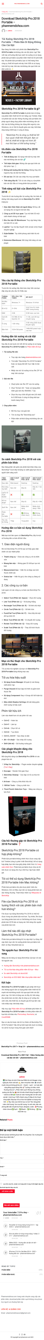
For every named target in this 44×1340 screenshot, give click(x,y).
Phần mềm (6, 1270)
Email (2, 1166)
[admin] (3, 30)
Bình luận (3, 1140)
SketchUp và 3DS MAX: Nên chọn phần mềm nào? (22, 977)
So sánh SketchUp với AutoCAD (16, 973)
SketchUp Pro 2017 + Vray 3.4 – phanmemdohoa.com (22, 1047)
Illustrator (30, 1014)
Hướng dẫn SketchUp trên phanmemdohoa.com (21, 966)
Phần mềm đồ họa (34, 347)
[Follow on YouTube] (24, 1335)
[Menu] (3, 3)
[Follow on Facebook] (19, 1335)
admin (10, 30)
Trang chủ (5, 12)
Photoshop (22, 1014)
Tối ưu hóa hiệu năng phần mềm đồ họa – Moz (21, 970)
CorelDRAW (6, 1017)
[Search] (41, 4)
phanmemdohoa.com (33, 357)
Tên (1, 1158)
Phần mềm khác (8, 1274)
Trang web (3, 1175)
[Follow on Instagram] (22, 1335)
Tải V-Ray (8, 767)
